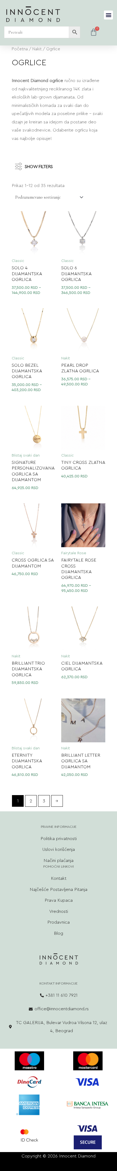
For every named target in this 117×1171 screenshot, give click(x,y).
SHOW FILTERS (39, 166)
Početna (20, 49)
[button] (108, 15)
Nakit (37, 49)
